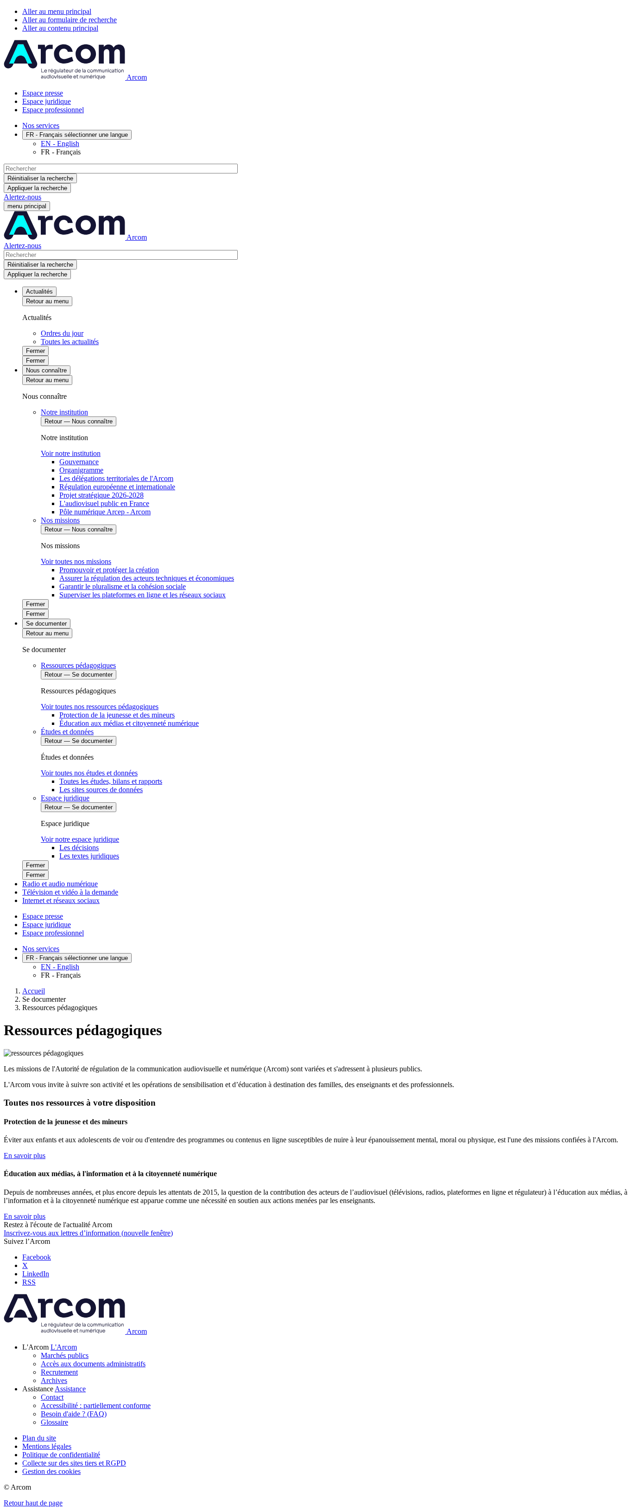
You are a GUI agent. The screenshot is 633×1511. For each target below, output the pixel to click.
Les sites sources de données (101, 790)
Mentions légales (46, 1446)
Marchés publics (65, 1355)
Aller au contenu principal (60, 28)
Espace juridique (46, 101)
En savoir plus (24, 1155)
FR (77, 134)
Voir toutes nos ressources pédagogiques (99, 707)
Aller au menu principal (56, 11)
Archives (54, 1380)
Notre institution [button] (64, 412)
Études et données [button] (67, 732)
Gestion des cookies (51, 1471)
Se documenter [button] (46, 623)
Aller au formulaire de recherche (69, 20)
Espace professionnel (53, 110)
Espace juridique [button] (65, 798)
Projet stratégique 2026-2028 (101, 495)
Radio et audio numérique (60, 884)
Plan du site (39, 1438)
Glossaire (54, 1422)
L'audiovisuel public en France (104, 503)
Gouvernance (79, 462)
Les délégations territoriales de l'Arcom (116, 478)
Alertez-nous (22, 197)
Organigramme (81, 470)
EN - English (60, 143)
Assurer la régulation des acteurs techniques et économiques (146, 578)
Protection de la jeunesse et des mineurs (117, 715)
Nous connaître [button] (46, 370)
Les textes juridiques (89, 856)
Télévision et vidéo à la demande (70, 892)
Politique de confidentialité (61, 1455)
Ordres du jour (62, 333)
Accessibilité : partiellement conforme (96, 1405)
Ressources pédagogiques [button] (78, 665)
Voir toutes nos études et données (89, 773)
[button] (64, 1347)
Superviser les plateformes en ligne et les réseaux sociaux (142, 595)
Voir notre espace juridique (80, 839)
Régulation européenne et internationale (117, 487)
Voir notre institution (71, 453)
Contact (52, 1397)
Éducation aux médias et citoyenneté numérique (129, 723)
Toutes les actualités (70, 342)
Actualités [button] (39, 291)
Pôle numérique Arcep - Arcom (105, 512)
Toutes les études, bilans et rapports (110, 781)
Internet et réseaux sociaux (61, 900)
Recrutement (59, 1372)
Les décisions (79, 848)
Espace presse (42, 93)
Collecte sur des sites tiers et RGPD (74, 1463)
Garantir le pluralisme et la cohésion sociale (122, 586)
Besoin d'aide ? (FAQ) (74, 1414)
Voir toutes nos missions (76, 561)
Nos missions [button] (60, 520)
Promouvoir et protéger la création (109, 570)
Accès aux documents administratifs (93, 1364)
